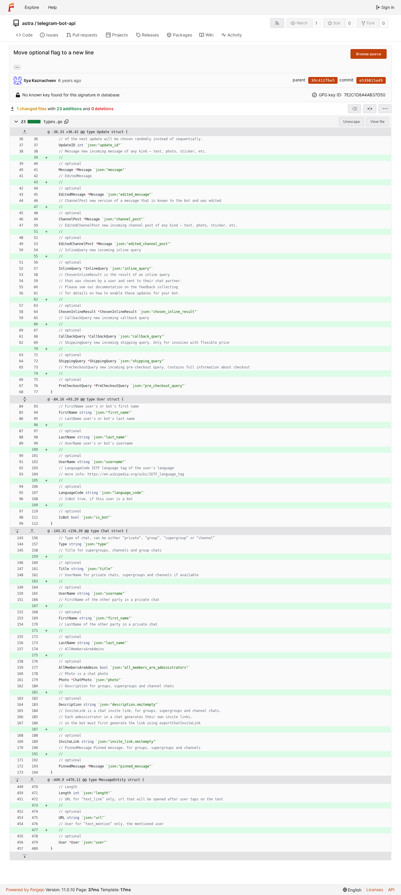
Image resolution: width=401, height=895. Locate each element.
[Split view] (369, 108)
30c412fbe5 (323, 80)
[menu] (385, 108)
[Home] (11, 7)
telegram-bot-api (56, 23)
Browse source (368, 54)
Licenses (374, 889)
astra (27, 23)
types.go (52, 121)
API (391, 889)
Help (52, 7)
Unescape (351, 121)
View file (377, 121)
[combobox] (354, 108)
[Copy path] (66, 122)
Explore (32, 7)
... (17, 66)
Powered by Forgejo (25, 889)
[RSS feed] (277, 23)
